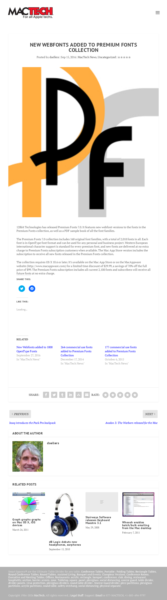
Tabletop (63, 580)
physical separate (110, 586)
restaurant (139, 577)
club (120, 577)
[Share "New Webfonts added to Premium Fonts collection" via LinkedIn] (70, 395)
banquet (97, 577)
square (73, 580)
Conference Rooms (137, 574)
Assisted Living (66, 574)
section (26, 580)
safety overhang (67, 586)
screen (45, 580)
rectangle (85, 577)
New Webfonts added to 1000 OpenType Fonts (34, 349)
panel (82, 580)
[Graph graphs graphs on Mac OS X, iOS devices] (28, 503)
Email (99, 595)
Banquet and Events (89, 574)
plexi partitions (130, 583)
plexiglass (93, 580)
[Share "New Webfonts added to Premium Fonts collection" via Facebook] (46, 395)
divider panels (16, 583)
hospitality (14, 580)
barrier (36, 580)
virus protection (35, 583)
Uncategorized (107, 57)
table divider (145, 580)
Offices (50, 577)
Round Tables (48, 574)
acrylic (75, 577)
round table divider (81, 583)
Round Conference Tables (23, 574)
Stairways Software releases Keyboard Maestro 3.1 (98, 520)
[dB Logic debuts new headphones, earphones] (65, 514)
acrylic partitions (31, 586)
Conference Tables (92, 571)
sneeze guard (129, 580)
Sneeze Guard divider (106, 583)
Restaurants (62, 577)
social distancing (110, 580)
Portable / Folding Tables (119, 571)
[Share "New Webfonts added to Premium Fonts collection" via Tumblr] (62, 395)
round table (50, 586)
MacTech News (87, 57)
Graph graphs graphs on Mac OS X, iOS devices (26, 522)
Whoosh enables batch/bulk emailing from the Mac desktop (137, 525)
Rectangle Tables (145, 571)
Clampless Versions (113, 574)
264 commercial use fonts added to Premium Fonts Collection (76, 351)
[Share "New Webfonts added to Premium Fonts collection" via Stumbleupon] (79, 395)
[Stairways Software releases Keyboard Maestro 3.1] (102, 502)
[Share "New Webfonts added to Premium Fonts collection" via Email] (87, 395)
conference (110, 577)
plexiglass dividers (58, 583)
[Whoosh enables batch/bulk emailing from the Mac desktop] (138, 504)
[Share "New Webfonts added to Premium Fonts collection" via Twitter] (54, 395)
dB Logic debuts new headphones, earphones (65, 543)
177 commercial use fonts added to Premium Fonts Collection (121, 351)
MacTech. (39, 595)
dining (128, 577)
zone (53, 580)
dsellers (54, 57)
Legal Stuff (76, 595)
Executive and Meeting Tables (26, 577)
